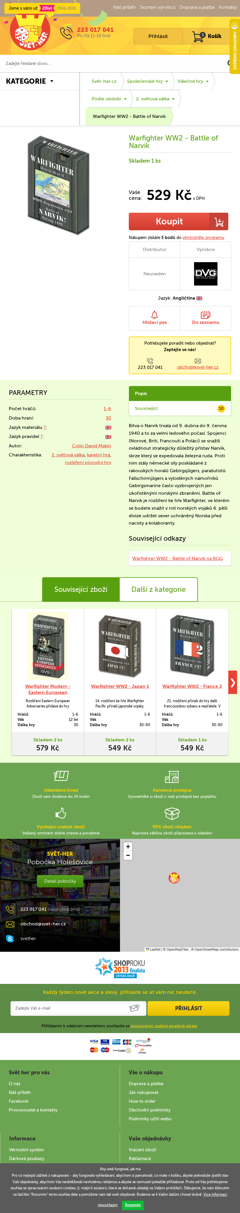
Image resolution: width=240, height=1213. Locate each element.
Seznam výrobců (157, 7)
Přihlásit (158, 36)
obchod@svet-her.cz (198, 367)
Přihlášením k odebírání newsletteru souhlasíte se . (120, 1026)
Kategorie (26, 81)
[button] (174, 878)
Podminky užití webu (150, 1118)
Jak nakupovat (143, 1092)
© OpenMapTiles (175, 949)
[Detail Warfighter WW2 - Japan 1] (120, 646)
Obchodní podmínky (150, 1110)
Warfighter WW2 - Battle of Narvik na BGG (177, 558)
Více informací (215, 1195)
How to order (142, 1101)
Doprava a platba (197, 7)
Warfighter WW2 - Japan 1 (120, 686)
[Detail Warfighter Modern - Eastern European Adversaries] (48, 646)
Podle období (106, 99)
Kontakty (228, 7)
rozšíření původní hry (88, 462)
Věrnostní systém (26, 1149)
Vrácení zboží (142, 1149)
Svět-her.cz (104, 81)
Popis (141, 393)
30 (108, 418)
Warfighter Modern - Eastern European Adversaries (48, 692)
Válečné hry (190, 81)
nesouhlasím (108, 1205)
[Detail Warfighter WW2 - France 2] (192, 646)
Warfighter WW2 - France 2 (192, 686)
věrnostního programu (203, 237)
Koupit (169, 221)
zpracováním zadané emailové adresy (164, 1026)
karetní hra (98, 455)
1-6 (107, 408)
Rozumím (133, 1205)
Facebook (18, 1101)
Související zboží (80, 589)
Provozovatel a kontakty (33, 1110)
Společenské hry (145, 81)
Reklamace (140, 1158)
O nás (14, 1083)
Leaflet (154, 949)
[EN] (108, 427)
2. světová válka (152, 99)
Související (179, 408)
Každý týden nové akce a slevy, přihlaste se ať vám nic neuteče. (120, 992)
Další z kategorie (158, 589)
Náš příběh (124, 7)
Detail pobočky (60, 881)
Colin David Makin (91, 446)
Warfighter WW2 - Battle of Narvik (129, 116)
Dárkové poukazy (26, 1158)
